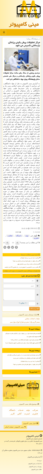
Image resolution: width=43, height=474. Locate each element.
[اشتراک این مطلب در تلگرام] (12, 247)
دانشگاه (19, 236)
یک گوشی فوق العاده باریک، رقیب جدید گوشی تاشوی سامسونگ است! (22, 343)
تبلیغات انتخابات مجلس (32, 319)
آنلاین (19, 414)
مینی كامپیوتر (24, 24)
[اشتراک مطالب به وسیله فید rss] (5, 247)
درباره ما (39, 460)
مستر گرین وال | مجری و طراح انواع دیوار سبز (25, 322)
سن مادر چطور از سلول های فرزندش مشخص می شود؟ (26, 261)
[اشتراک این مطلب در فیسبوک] (16, 247)
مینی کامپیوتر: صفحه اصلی (14, 427)
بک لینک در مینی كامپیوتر (35, 463)
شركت (35, 410)
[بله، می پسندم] (17, 242)
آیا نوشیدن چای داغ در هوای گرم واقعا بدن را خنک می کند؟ (25, 340)
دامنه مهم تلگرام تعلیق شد (33, 336)
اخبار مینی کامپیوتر (30, 423)
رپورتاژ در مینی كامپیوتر (35, 466)
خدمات (21, 410)
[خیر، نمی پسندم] (7, 242)
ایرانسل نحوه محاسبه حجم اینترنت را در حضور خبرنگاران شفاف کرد (23, 355)
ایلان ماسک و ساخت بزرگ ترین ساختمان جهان (28, 264)
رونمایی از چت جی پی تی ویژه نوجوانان (29, 258)
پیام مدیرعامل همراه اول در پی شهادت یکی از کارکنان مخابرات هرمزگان (22, 333)
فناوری (36, 238)
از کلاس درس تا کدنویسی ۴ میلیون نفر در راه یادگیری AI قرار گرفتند (22, 267)
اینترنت (27, 414)
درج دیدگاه (33, 308)
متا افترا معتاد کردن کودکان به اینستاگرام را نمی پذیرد (26, 358)
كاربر (13, 414)
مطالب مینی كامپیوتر (36, 469)
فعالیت (10, 236)
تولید (26, 236)
